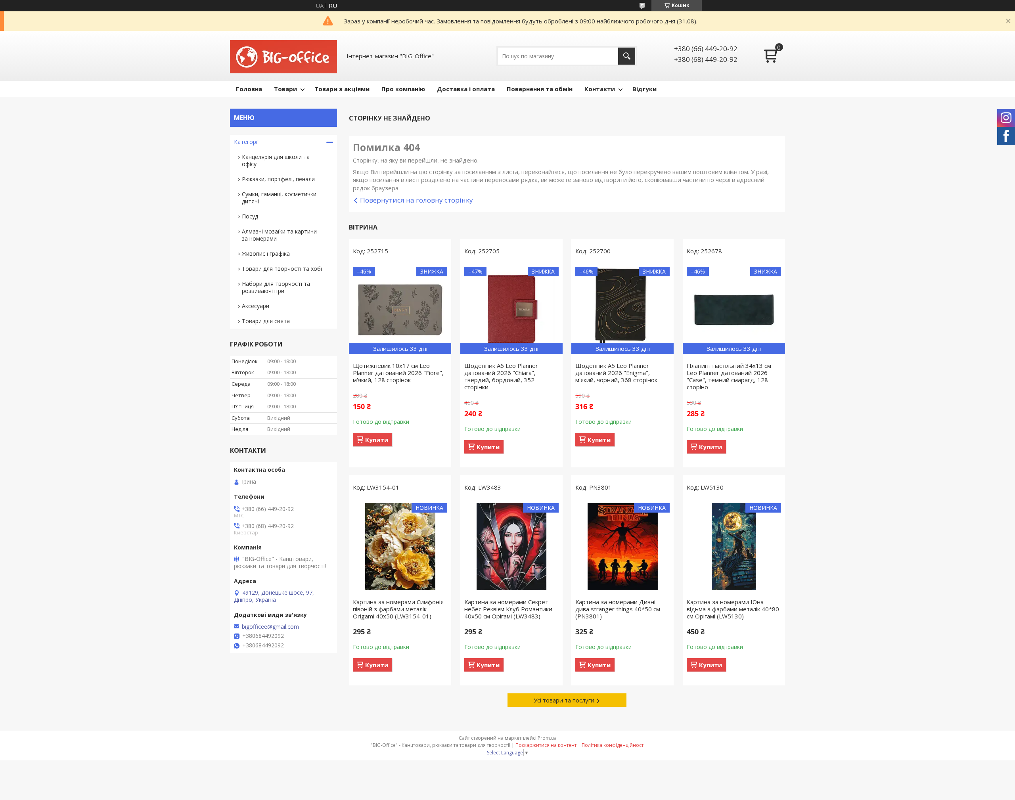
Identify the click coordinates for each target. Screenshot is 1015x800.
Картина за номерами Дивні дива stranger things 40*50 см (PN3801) (617, 609)
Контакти (599, 89)
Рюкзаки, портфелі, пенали (278, 179)
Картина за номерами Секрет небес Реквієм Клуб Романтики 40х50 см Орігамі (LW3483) (508, 609)
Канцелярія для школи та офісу (276, 160)
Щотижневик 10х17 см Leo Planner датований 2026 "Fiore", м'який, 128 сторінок (398, 372)
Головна (249, 89)
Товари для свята (266, 321)
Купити (376, 440)
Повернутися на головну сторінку (416, 200)
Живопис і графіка (266, 253)
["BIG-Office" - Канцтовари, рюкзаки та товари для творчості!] (283, 56)
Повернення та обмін (540, 89)
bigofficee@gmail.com (270, 626)
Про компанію (403, 89)
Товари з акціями (342, 89)
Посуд (250, 216)
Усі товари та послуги (564, 700)
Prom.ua (547, 738)
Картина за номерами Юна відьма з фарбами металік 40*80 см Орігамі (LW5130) (733, 609)
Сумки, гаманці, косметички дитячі (279, 197)
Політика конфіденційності (613, 745)
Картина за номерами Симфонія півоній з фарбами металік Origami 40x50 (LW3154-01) (398, 609)
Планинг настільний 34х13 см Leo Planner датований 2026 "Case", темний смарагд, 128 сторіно (729, 376)
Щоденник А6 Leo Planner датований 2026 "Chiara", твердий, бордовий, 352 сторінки (501, 376)
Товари (285, 89)
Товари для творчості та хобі (282, 268)
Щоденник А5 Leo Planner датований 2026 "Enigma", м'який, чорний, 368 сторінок (616, 372)
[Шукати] (626, 56)
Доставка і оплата (466, 89)
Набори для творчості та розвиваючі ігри (276, 287)
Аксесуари (255, 306)
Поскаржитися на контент (545, 745)
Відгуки (644, 89)
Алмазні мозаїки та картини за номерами (279, 235)
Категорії (246, 141)
